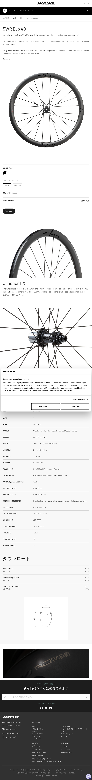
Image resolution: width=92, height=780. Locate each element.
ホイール (23, 11)
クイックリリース (67, 734)
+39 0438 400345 (12, 733)
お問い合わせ (65, 743)
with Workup (39, 776)
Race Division (37, 756)
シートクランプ (37, 734)
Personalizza (44, 406)
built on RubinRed (51, 776)
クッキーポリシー (62, 770)
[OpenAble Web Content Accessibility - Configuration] (88, 776)
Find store (9, 211)
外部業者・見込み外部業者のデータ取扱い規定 (33, 773)
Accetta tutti (75, 406)
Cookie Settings (76, 770)
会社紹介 (35, 743)
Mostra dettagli (79, 399)
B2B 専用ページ (66, 752)
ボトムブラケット (38, 729)
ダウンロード (65, 749)
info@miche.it (11, 729)
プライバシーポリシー (46, 770)
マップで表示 (11, 737)
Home (11, 11)
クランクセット (66, 726)
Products (17, 11)
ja (85, 3)
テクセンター (37, 749)
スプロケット (37, 738)
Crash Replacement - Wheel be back (46, 762)
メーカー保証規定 (59, 773)
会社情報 (71, 773)
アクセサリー (37, 736)
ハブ (62, 731)
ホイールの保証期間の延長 (41, 759)
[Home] (46, 3)
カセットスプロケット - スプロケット (74, 729)
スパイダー (65, 736)
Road (29, 11)
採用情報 (64, 746)
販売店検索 (36, 746)
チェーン (35, 731)
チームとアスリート (39, 752)
